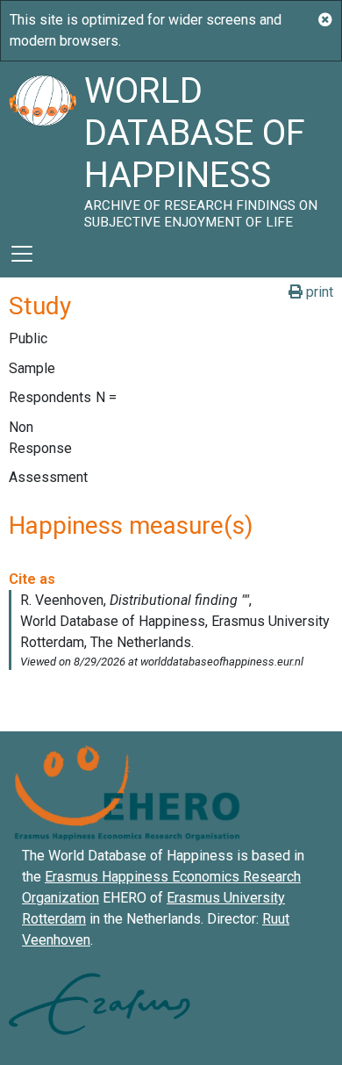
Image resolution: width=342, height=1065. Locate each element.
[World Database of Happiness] (42, 145)
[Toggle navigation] (22, 253)
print (318, 292)
